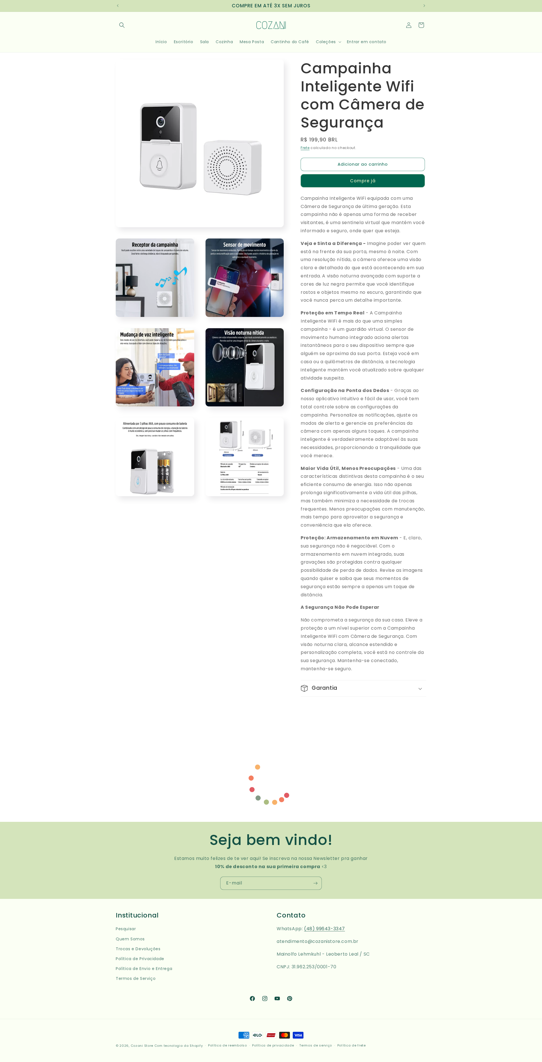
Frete (305, 147)
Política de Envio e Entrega (144, 968)
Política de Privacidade (140, 959)
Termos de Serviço (136, 978)
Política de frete (351, 1045)
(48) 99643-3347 (324, 928)
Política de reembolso (227, 1045)
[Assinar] (315, 883)
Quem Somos (130, 939)
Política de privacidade (273, 1045)
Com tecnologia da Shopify (178, 1045)
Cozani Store (142, 1045)
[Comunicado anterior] (118, 5)
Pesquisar (126, 929)
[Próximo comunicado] (424, 5)
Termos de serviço (315, 1045)
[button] (122, 25)
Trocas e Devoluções (138, 949)
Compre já (363, 181)
